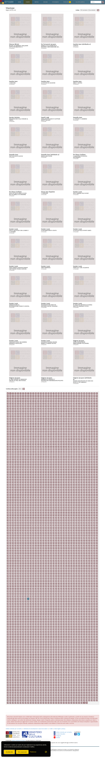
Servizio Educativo (60, 734)
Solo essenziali (22, 752)
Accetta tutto (9, 752)
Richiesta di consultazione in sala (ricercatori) (35, 728)
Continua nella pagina (12, 389)
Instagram (58, 735)
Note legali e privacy (59, 728)
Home (19, 2)
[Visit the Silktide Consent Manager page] (46, 752)
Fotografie (55, 2)
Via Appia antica (80, 2)
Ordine (77, 10)
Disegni (45, 2)
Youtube (57, 737)
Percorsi (67, 2)
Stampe (28, 2)
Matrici (37, 2)
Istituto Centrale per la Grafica (14, 728)
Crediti (51, 728)
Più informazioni (30, 45)
